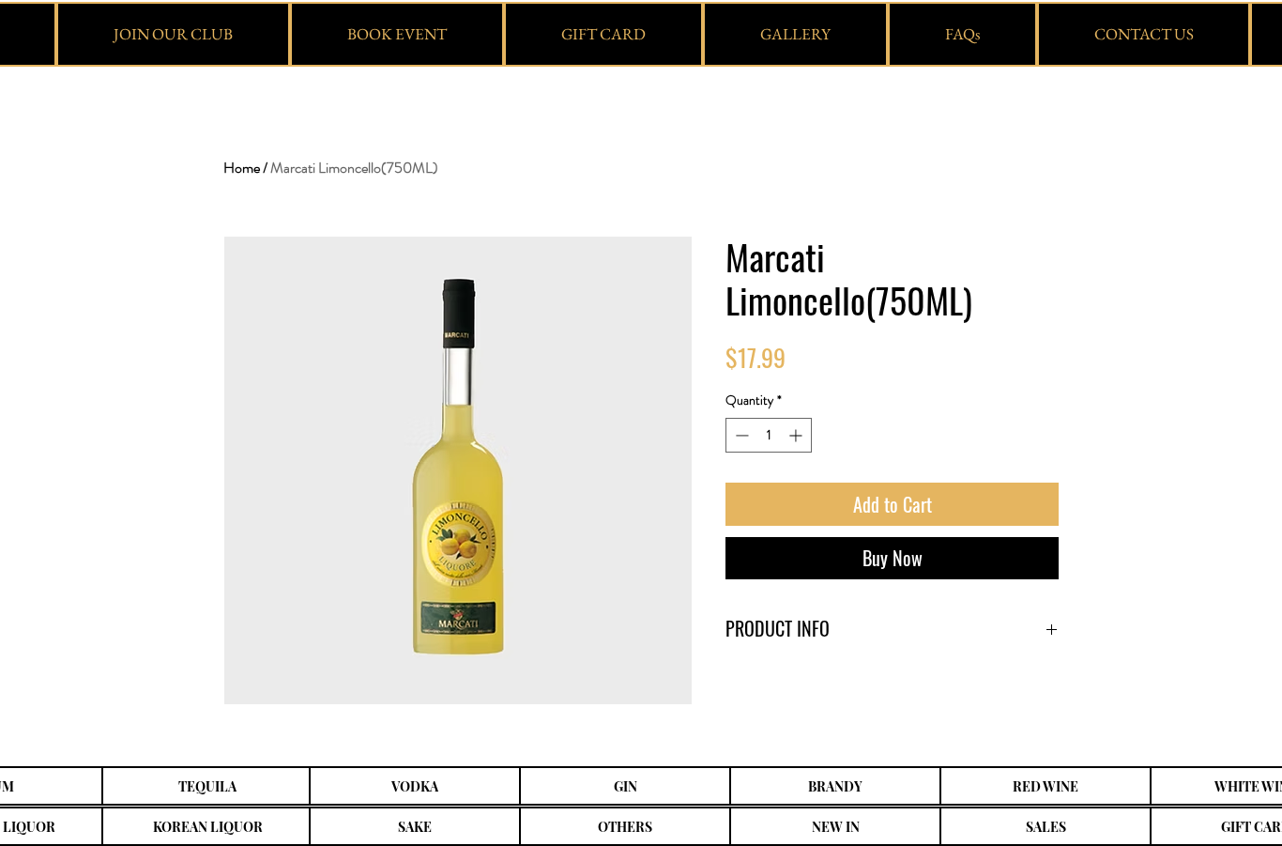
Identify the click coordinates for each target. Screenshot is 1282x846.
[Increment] (797, 435)
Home (241, 167)
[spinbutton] (769, 435)
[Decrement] (740, 435)
